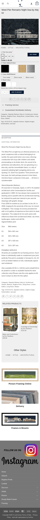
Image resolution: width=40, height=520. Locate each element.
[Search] (8, 4)
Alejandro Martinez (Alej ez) (16, 114)
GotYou (30, 517)
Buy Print (33, 54)
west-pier (12, 123)
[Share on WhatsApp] (10, 99)
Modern (7, 118)
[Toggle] (3, 105)
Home (3, 48)
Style (10, 48)
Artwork (35, 114)
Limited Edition (29, 116)
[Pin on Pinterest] (25, 99)
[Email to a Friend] (22, 99)
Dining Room (20, 116)
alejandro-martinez (18, 121)
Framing (5, 503)
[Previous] (2, 326)
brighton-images (29, 121)
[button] (3, 3)
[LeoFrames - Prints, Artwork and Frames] (20, 3)
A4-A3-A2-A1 (8, 121)
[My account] (31, 3)
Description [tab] (6, 138)
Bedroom (3, 116)
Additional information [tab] (11, 142)
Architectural (23, 48)
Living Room (10, 286)
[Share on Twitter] (18, 99)
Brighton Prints (11, 116)
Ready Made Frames (9, 499)
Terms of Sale (26, 515)
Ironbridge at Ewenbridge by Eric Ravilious (29, 327)
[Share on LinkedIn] (29, 99)
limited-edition (5, 123)
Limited (4, 483)
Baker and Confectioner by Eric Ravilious (10, 335)
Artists (4, 491)
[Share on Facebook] (14, 99)
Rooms (4, 495)
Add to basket (16, 92)
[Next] (37, 326)
